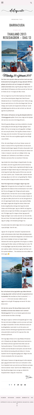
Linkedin (18, 397)
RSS (32, 397)
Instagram (11, 397)
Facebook (3, 397)
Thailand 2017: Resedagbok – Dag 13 (17, 36)
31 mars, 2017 (17, 30)
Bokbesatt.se (25, 397)
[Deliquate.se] (17, 10)
